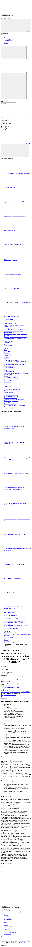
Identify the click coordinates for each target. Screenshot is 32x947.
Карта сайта (7, 934)
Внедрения (7, 37)
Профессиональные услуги (8, 695)
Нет (2, 101)
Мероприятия (8, 40)
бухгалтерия (4, 698)
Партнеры (7, 42)
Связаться (3, 686)
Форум (6, 43)
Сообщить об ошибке (10, 932)
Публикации (7, 39)
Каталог (6, 915)
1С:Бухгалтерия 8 (6, 690)
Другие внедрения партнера (10, 687)
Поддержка (7, 929)
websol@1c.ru (21, 942)
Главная (6, 640)
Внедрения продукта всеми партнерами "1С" (15, 692)
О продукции (4, 33)
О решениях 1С (8, 926)
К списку (3, 666)
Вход (27, 156)
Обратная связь (8, 931)
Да (5, 101)
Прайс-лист (7, 928)
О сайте (6, 925)
